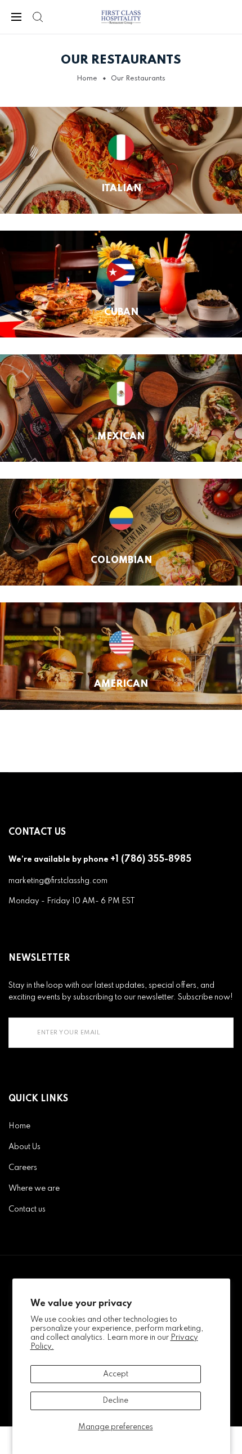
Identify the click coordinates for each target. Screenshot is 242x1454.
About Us (24, 1147)
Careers (22, 1168)
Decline (115, 1401)
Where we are (34, 1188)
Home (87, 78)
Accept (115, 1374)
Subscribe (201, 1032)
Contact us (27, 1209)
